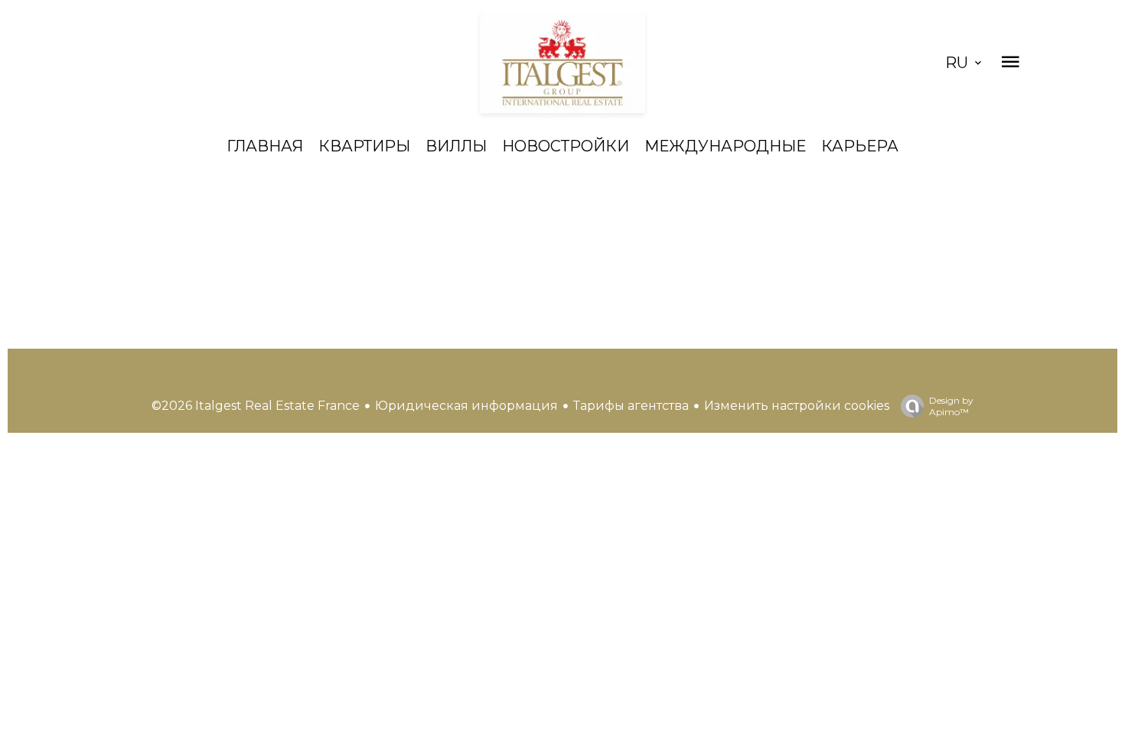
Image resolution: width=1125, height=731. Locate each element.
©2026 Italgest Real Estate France (256, 405)
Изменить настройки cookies (796, 405)
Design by (951, 406)
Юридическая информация (466, 405)
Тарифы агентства (631, 405)
